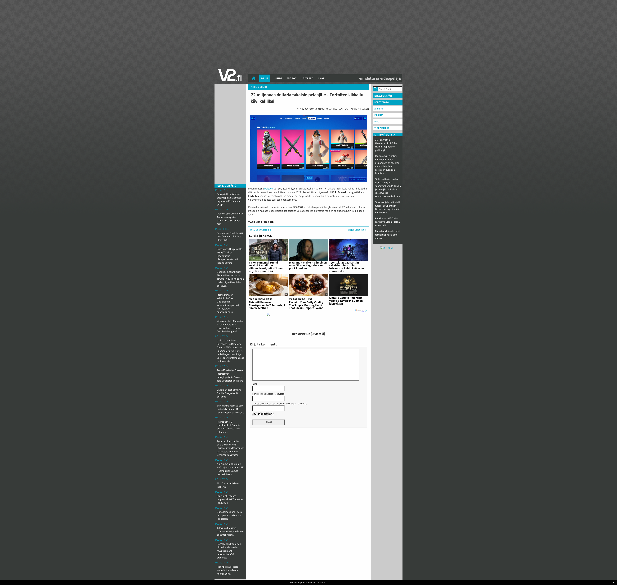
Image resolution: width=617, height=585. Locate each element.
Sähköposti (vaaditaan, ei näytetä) (268, 393)
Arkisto (378, 108)
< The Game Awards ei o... (260, 229)
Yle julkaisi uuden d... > (358, 229)
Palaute (378, 115)
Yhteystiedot (381, 128)
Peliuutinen (221, 190)
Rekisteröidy (381, 102)
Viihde (278, 78)
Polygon (268, 188)
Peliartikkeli (222, 229)
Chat (321, 78)
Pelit (264, 78)
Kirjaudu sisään (383, 95)
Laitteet (307, 78)
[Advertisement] (308, 438)
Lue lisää (320, 582)
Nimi (254, 383)
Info (376, 121)
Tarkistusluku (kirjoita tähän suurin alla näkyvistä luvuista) (279, 403)
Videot (292, 78)
